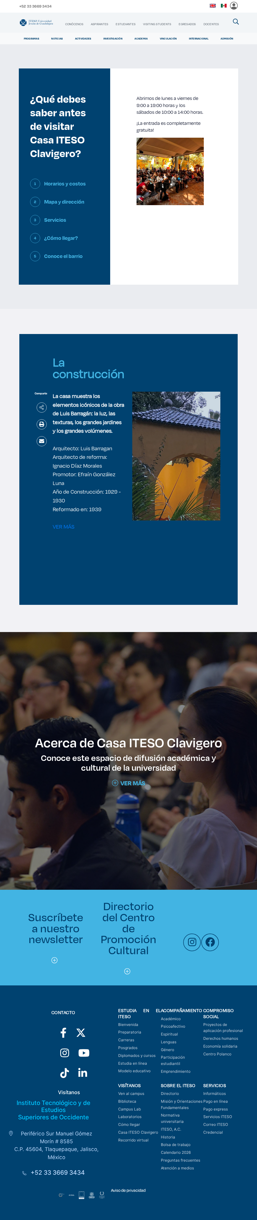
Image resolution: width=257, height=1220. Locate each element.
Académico (171, 1018)
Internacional (199, 38)
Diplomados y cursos (137, 1055)
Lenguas (168, 1042)
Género (167, 1049)
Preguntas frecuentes (180, 1160)
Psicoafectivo (173, 1026)
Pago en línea (215, 1101)
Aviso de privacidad (128, 1190)
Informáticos (214, 1093)
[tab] (64, 188)
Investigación (112, 38)
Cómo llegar (129, 1124)
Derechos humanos (220, 1038)
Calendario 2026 (176, 1152)
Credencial (213, 1132)
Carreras (126, 1040)
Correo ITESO (215, 1124)
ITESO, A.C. (171, 1129)
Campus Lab (129, 1109)
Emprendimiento (175, 1071)
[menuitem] (74, 24)
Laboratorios (130, 1116)
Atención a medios (177, 1168)
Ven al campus (131, 1093)
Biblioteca (127, 1101)
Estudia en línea (132, 1063)
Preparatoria (129, 1032)
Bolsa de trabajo (175, 1144)
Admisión (227, 38)
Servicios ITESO (217, 1116)
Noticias (57, 38)
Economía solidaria (220, 1046)
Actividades (83, 38)
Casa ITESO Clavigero (138, 1132)
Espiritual (169, 1034)
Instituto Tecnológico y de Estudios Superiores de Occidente (53, 1110)
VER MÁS (64, 526)
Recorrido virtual (133, 1140)
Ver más (132, 783)
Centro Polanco (217, 1054)
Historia (168, 1137)
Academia (141, 38)
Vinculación (168, 38)
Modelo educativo (134, 1070)
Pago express (215, 1109)
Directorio (170, 1093)
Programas (31, 38)
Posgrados (128, 1047)
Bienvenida (128, 1024)
